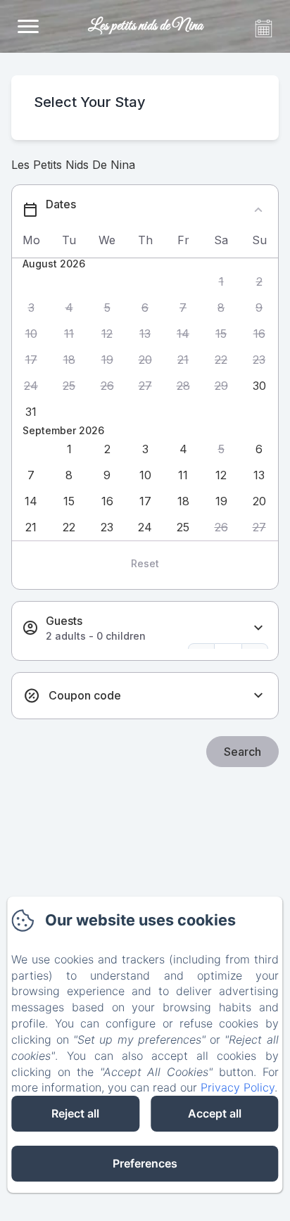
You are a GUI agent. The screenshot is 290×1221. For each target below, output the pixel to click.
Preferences (145, 1163)
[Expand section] (258, 628)
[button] (221, 282)
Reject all (75, 1113)
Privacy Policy (238, 1087)
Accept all (214, 1113)
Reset (145, 563)
